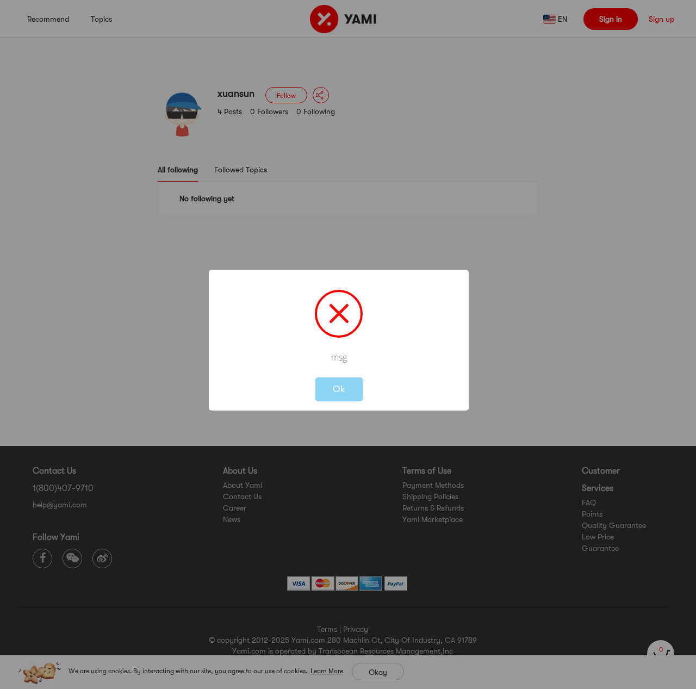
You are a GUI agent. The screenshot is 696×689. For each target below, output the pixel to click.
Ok (339, 389)
